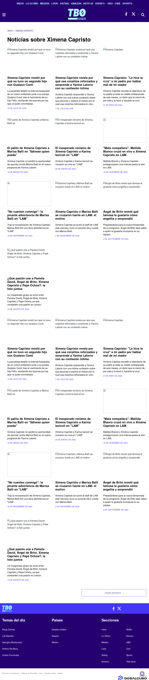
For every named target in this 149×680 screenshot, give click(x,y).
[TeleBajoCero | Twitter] (133, 14)
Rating (64, 3)
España (55, 635)
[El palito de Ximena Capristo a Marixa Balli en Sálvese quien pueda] (29, 130)
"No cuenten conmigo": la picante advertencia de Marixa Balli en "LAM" (28, 215)
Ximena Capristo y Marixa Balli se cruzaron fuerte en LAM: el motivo (76, 215)
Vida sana (130, 661)
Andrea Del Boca (10, 648)
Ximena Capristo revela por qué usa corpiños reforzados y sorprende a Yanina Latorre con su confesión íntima (76, 82)
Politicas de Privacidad (29, 673)
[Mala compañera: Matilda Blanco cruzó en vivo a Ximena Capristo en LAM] (125, 130)
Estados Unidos (59, 629)
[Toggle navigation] (4, 14)
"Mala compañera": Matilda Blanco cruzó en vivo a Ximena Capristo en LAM (124, 151)
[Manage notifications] (142, 673)
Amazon (76, 3)
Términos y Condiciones (10, 673)
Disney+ (100, 3)
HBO (110, 3)
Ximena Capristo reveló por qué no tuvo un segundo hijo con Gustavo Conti (27, 81)
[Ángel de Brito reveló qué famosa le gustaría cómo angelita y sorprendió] (125, 194)
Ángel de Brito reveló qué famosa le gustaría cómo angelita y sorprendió (121, 215)
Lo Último (32, 3)
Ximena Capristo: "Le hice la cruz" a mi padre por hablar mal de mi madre (123, 81)
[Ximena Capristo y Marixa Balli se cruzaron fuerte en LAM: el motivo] (77, 194)
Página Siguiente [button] (114, 593)
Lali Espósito (8, 635)
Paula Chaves (8, 629)
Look (54, 3)
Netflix (88, 3)
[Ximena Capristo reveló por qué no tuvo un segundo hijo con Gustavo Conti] (29, 60)
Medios (44, 3)
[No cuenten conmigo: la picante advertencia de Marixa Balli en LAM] (29, 194)
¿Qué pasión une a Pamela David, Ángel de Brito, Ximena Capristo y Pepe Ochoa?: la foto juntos (28, 283)
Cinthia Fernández (10, 655)
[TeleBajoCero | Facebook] (127, 14)
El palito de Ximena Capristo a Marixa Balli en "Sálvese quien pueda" (28, 151)
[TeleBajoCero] (37, 608)
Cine (117, 3)
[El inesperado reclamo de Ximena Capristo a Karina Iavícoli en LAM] (77, 130)
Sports (127, 3)
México (55, 642)
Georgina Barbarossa (12, 642)
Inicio (20, 3)
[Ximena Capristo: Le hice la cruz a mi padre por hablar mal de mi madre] (125, 60)
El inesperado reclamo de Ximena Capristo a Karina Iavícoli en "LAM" (73, 151)
